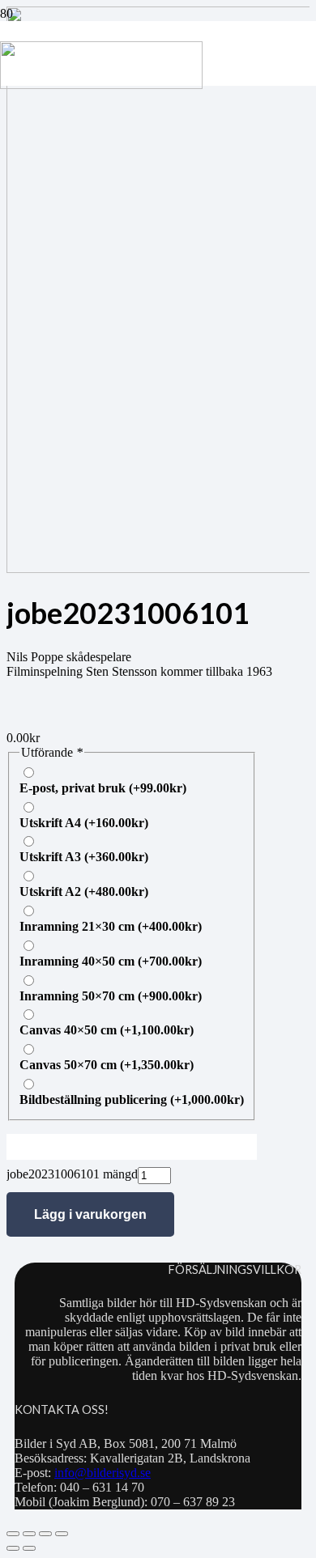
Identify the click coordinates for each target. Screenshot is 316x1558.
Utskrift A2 (83, 891)
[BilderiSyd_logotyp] (101, 84)
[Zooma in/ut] (12, 1533)
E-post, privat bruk (102, 788)
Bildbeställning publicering (131, 1099)
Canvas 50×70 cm (106, 1065)
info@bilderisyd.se (102, 1472)
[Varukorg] (220, 53)
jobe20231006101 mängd (72, 1174)
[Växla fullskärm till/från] (29, 1533)
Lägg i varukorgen (90, 1214)
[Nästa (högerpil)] (29, 1548)
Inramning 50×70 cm (110, 996)
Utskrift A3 (83, 857)
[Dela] (45, 1533)
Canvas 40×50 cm (106, 1030)
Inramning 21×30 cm (110, 926)
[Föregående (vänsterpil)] (12, 1548)
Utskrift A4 (83, 823)
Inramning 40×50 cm (110, 961)
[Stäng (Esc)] (61, 1533)
